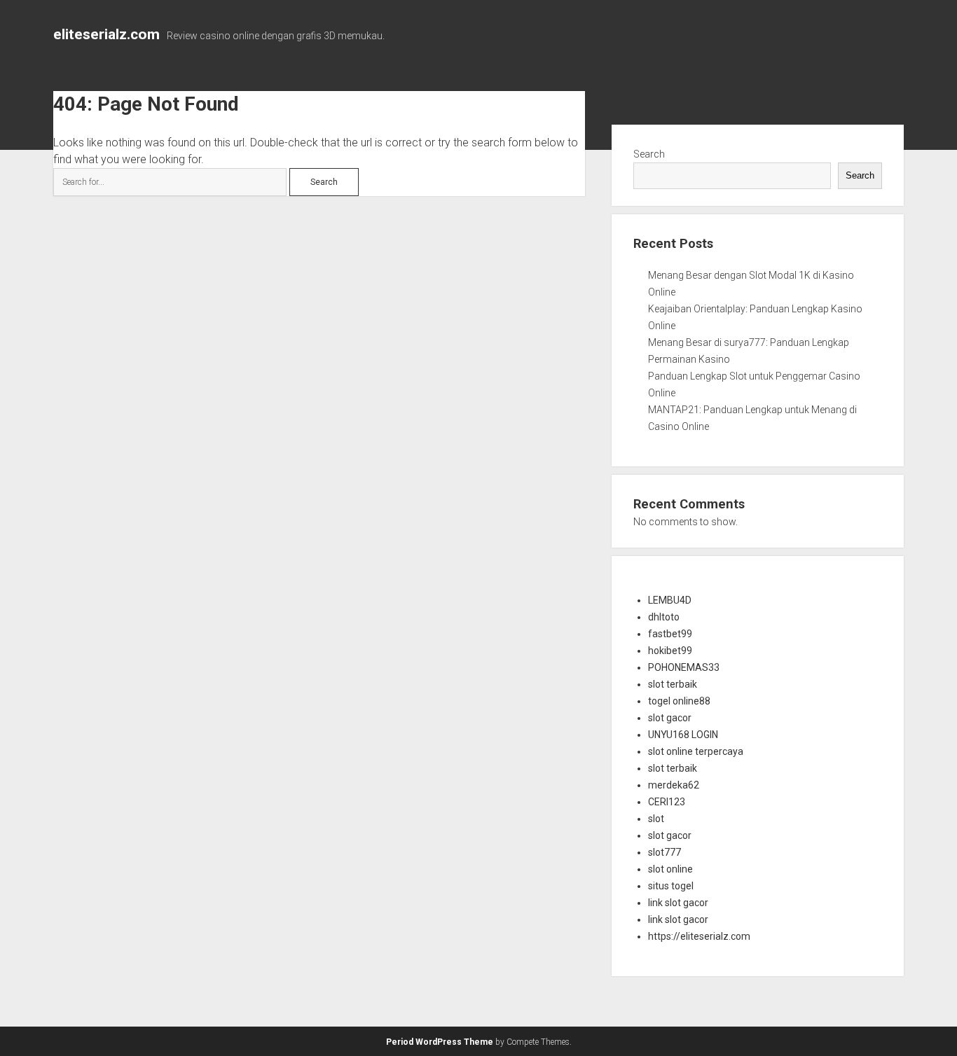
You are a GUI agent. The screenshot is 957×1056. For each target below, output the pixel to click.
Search (649, 154)
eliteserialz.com (106, 34)
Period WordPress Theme (439, 1042)
